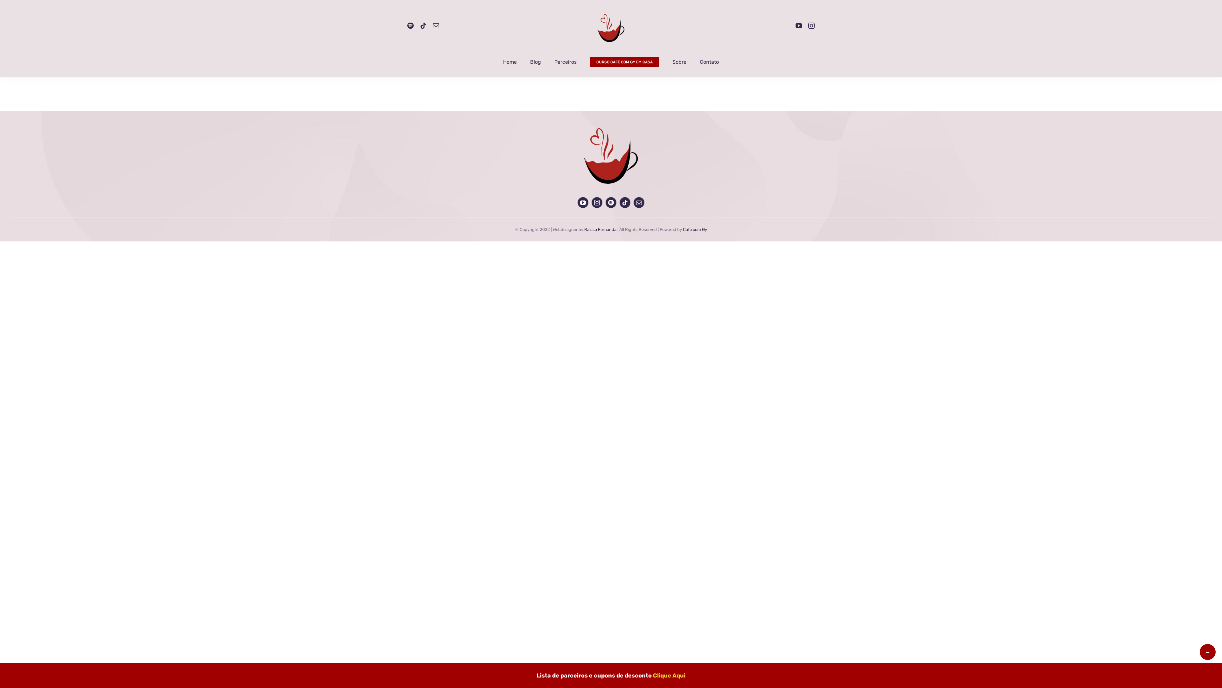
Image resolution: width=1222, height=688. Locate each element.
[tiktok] (423, 26)
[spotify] (410, 26)
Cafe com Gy (695, 229)
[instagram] (811, 26)
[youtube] (799, 26)
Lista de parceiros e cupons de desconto (611, 675)
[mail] (436, 26)
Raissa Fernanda (600, 229)
